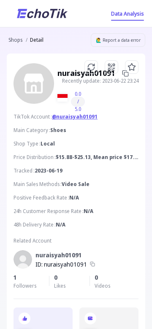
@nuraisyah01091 (75, 116)
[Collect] (131, 67)
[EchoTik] (42, 13)
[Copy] (92, 264)
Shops (15, 39)
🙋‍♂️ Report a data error (118, 40)
